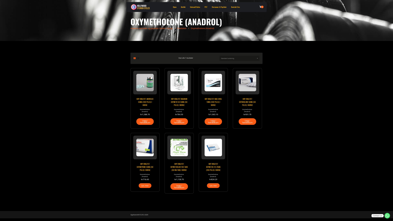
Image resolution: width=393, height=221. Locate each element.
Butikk (183, 7)
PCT (206, 7)
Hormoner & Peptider (219, 7)
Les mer (145, 185)
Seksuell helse (195, 7)
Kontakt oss (235, 7)
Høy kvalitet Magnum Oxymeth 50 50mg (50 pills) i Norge (179, 102)
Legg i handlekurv (145, 121)
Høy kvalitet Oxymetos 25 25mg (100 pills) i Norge (213, 167)
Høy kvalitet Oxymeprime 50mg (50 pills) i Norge (145, 167)
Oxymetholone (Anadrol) (145, 110)
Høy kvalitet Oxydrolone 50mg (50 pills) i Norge (247, 102)
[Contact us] (387, 215)
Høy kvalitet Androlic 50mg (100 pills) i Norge (145, 102)
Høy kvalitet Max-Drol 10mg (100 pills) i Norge (213, 102)
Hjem (174, 7)
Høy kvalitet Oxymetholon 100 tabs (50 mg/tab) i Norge (179, 167)
